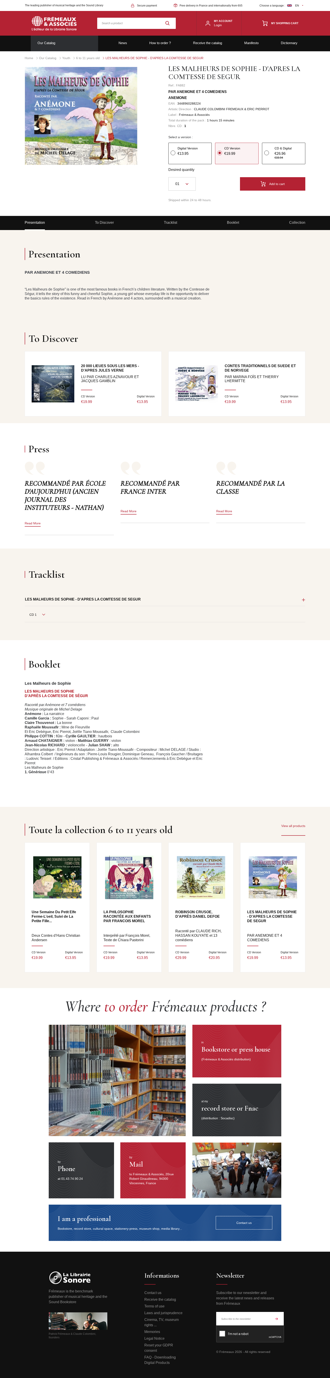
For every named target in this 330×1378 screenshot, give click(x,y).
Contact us (152, 1293)
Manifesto (251, 43)
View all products (293, 826)
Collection (297, 222)
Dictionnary (289, 43)
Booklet (233, 222)
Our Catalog (46, 43)
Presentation (35, 222)
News (123, 43)
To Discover (104, 222)
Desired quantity (181, 170)
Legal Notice (154, 1338)
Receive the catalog (207, 43)
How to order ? (160, 43)
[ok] (276, 1319)
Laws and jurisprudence (163, 1313)
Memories (152, 1332)
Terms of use (154, 1306)
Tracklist (170, 222)
